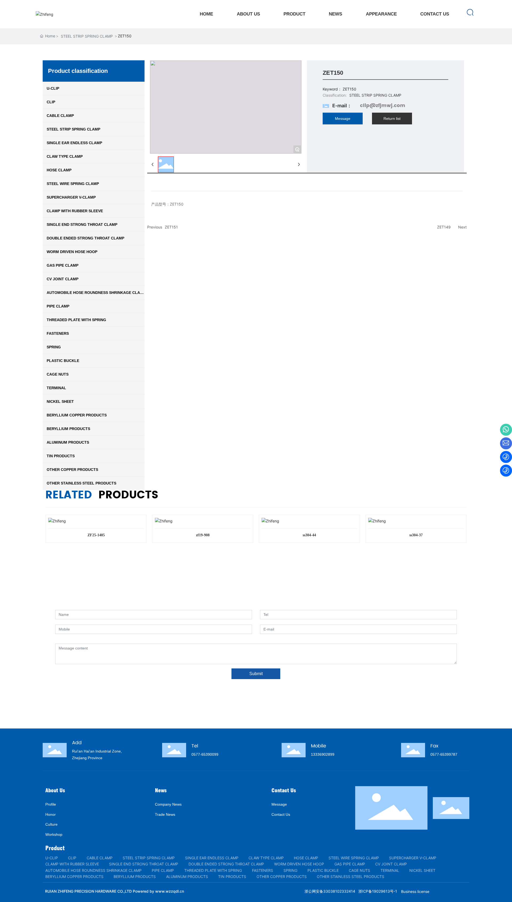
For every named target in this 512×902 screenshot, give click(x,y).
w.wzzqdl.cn (173, 891)
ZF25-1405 (96, 535)
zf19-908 (203, 535)
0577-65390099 (204, 754)
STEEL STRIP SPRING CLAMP (87, 36)
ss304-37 (416, 535)
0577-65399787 (443, 754)
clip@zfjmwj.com (382, 105)
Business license (415, 891)
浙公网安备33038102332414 (330, 891)
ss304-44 (309, 535)
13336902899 (322, 754)
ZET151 (171, 227)
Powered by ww (147, 891)
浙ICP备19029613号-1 (377, 891)
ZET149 (444, 227)
